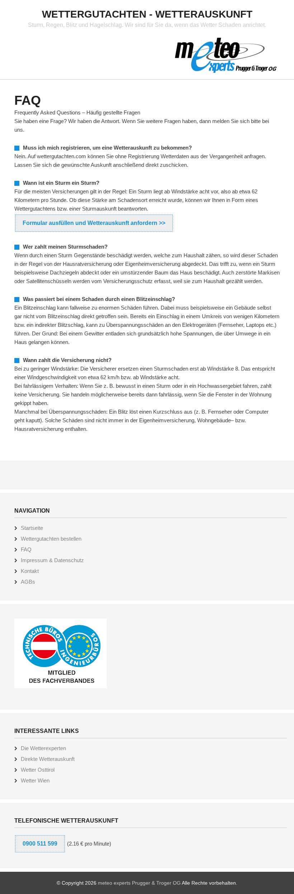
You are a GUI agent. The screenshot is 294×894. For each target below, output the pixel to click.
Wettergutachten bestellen (51, 539)
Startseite (32, 528)
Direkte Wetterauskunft (48, 759)
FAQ (26, 549)
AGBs (28, 582)
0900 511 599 (40, 844)
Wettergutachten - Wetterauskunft (147, 14)
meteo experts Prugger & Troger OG (139, 883)
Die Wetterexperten (43, 748)
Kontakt (30, 571)
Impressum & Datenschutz (52, 560)
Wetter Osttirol (37, 770)
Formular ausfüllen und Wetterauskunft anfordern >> (94, 223)
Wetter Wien (35, 780)
